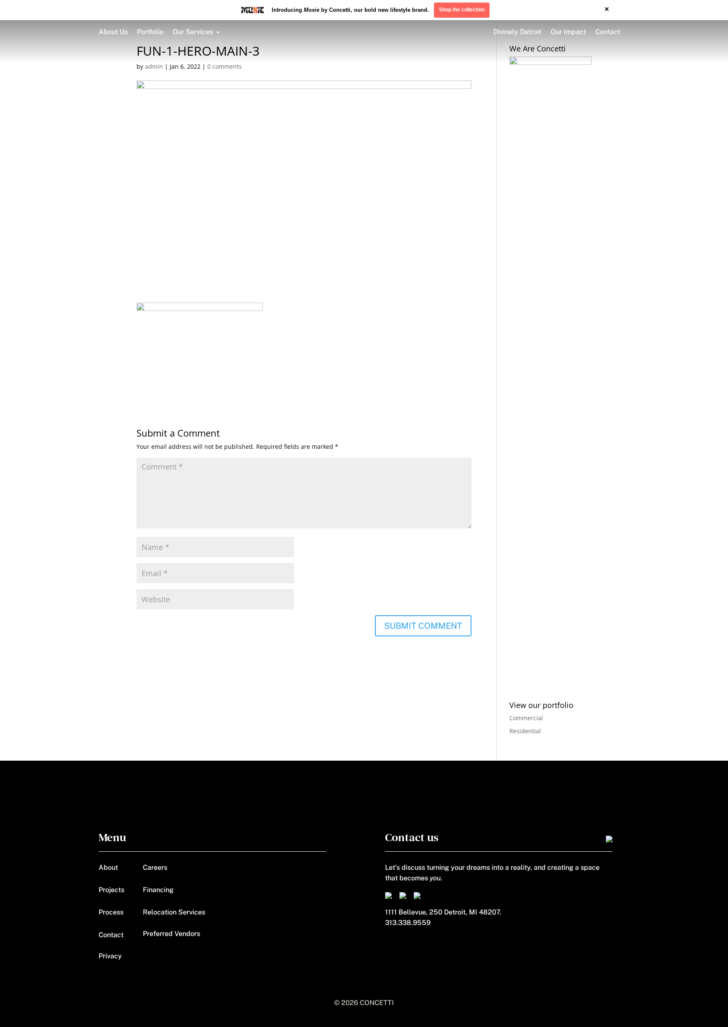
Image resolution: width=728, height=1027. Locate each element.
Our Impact (568, 32)
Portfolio (150, 32)
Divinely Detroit (517, 32)
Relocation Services (174, 912)
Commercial (526, 718)
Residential (525, 731)
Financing (158, 890)
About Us (113, 32)
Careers (155, 867)
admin (154, 66)
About (108, 867)
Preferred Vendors (171, 934)
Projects (111, 890)
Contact (607, 32)
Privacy (110, 956)
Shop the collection (461, 10)
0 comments (224, 66)
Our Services (193, 32)
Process (111, 912)
